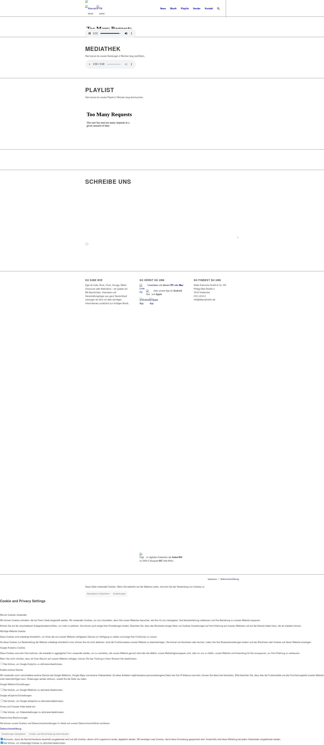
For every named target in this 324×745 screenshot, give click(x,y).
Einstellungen (119, 593)
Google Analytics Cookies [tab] (12, 647)
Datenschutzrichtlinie (140, 243)
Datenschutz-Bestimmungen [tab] (14, 717)
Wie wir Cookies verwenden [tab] (13, 614)
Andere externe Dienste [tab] (11, 669)
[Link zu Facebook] (231, 8)
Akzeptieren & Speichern (98, 593)
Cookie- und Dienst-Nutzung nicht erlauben (49, 733)
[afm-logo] (93, 8)
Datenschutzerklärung (10, 728)
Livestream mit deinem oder (165, 285)
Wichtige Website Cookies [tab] (13, 631)
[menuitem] (163, 8)
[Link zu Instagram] (236, 8)
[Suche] (218, 8)
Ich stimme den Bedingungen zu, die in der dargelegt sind (127, 243)
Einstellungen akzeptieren (14, 733)
